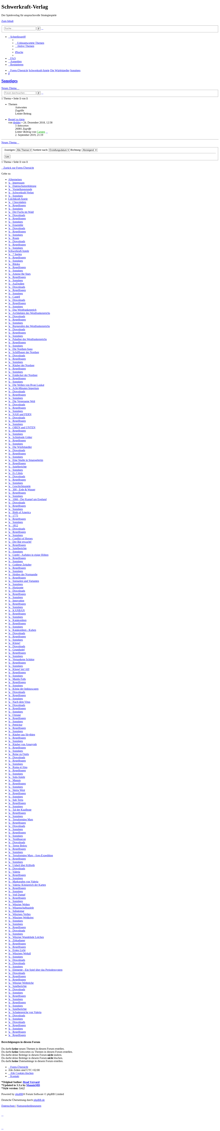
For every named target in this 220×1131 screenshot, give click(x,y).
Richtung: (76, 149)
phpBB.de (39, 1099)
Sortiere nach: (41, 149)
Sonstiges (9, 81)
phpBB (19, 1094)
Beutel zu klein (16, 119)
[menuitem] (29, 42)
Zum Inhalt (7, 21)
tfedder (17, 122)
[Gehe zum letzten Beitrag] (47, 131)
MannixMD (33, 1085)
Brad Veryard (31, 1082)
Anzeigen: (10, 149)
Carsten (41, 131)
